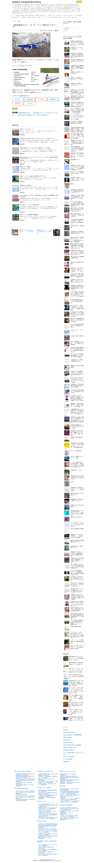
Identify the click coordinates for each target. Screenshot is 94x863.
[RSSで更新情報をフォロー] (80, 2)
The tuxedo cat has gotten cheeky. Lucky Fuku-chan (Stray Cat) (69, 818)
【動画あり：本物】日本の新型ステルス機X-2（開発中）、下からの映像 (77, 405)
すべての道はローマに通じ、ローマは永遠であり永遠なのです (77, 524)
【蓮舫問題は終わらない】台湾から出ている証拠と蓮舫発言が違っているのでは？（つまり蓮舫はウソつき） (74, 412)
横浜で (72, 183)
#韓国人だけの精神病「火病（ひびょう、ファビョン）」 (77, 79)
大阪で (72, 481)
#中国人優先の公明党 (76, 626)
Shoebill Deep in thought (66, 812)
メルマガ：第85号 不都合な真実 (45, 851)
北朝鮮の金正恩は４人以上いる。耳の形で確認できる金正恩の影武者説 (77, 609)
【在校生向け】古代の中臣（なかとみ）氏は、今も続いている (37, 138)
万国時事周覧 (66, 761)
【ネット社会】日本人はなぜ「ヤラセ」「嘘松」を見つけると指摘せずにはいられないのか (47, 805)
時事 (57, 30)
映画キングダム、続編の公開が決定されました (33, 176)
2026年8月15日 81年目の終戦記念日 (46, 797)
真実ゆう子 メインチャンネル (68, 771)
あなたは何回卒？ (78, 15)
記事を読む (22, 134)
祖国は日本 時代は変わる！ (46, 771)
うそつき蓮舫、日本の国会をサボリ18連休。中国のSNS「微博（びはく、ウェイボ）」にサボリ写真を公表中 (74, 294)
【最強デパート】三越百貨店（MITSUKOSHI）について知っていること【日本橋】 (47, 811)
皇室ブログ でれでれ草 (45, 787)
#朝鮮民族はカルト (75, 159)
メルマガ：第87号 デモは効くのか (46, 847)
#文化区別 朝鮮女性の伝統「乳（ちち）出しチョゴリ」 (77, 61)
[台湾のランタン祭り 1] (15, 133)
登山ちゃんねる (43, 821)
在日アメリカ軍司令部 (68, 756)
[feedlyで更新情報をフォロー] (78, 2)
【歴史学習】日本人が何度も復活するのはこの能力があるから (77, 477)
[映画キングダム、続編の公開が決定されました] (15, 180)
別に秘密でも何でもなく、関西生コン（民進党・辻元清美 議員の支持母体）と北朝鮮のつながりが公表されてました (74, 398)
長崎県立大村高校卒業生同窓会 (26, 2)
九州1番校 (23, 17)
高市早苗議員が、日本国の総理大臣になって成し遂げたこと (76, 664)
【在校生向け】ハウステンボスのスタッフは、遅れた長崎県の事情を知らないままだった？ (39, 158)
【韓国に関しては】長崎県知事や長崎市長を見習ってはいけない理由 (77, 386)
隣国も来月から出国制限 (65, 776)
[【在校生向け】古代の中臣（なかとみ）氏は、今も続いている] (15, 142)
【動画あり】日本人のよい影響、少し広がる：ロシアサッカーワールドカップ (77, 281)
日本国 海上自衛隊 (68, 742)
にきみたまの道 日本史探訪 (23, 771)
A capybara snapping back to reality (69, 810)
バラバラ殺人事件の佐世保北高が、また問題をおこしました (77, 326)
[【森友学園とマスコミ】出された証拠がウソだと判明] (15, 151)
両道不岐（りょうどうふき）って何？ (65, 15)
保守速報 (63, 786)
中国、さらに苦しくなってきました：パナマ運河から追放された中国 (77, 647)
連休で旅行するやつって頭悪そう (45, 837)
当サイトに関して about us (69, 17)
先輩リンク (40, 17)
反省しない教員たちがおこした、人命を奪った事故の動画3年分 (76, 676)
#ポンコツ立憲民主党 (76, 450)
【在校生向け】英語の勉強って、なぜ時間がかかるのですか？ (77, 392)
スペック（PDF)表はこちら (20, 65)
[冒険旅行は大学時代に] (15, 189)
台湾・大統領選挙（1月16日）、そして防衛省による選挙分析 (77, 343)
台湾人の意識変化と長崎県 (77, 528)
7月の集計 (18, 794)
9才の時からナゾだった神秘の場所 (29, 204)
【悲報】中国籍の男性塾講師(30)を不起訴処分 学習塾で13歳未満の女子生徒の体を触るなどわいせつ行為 (69, 792)
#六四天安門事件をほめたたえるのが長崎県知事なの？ (77, 301)
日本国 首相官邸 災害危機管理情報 (72, 734)
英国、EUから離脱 (25, 166)
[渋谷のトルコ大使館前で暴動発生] (15, 218)
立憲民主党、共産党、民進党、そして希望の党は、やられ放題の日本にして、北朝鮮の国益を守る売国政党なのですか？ (74, 420)
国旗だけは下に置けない (77, 517)
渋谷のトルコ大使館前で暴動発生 (29, 214)
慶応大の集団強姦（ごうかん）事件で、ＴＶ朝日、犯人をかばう (77, 215)
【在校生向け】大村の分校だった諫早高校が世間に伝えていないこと (77, 191)
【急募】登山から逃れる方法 (44, 835)
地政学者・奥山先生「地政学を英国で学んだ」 (46, 841)
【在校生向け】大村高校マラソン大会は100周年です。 (33, 115)
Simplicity (51, 859)
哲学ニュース (42, 801)
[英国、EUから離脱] (15, 170)
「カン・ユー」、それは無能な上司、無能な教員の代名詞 (77, 641)
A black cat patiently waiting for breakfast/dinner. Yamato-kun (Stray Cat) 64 (69, 808)
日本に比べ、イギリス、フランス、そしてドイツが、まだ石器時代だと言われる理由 (76, 670)
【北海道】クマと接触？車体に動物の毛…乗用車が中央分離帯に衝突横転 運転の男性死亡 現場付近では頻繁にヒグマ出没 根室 (47, 825)
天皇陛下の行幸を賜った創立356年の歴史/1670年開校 (27, 15)
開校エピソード (44, 15)
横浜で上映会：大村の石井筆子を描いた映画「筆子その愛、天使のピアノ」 (77, 209)
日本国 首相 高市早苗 (69, 732)
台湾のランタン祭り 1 (26, 129)
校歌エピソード (52, 15)
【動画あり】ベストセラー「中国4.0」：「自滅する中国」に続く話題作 (77, 536)
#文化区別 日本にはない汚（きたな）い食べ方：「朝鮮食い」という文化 (77, 270)
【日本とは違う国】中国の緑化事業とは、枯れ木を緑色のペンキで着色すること (77, 275)
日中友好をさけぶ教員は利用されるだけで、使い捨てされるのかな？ (77, 584)
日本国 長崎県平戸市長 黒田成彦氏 (72, 745)
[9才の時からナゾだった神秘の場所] (15, 208)
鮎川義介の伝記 (19, 777)
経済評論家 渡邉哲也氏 (69, 750)
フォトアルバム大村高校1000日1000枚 (53, 17)
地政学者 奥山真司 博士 (69, 747)
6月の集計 (18, 800)
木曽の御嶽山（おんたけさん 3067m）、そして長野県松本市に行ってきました (76, 658)
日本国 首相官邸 (67, 737)
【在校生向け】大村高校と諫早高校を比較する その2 (77, 233)
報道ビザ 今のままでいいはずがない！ (47, 778)
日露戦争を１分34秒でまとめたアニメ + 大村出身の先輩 (77, 489)
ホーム (12, 15)
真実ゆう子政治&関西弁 (67, 804)
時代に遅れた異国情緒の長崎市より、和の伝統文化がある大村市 (77, 320)
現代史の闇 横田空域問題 (21, 776)
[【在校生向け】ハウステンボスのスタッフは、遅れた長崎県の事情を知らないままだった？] (15, 161)
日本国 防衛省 (67, 739)
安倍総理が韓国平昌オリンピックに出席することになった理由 (77, 427)
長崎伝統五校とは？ (15, 17)
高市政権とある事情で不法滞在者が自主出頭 (69, 777)
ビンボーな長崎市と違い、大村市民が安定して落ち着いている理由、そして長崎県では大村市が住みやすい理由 (74, 465)
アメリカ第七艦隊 (67, 759)
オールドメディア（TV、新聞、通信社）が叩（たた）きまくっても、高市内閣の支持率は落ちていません (74, 635)
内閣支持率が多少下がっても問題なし (68, 773)
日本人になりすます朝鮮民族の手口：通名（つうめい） (77, 173)
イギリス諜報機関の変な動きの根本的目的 (25, 780)
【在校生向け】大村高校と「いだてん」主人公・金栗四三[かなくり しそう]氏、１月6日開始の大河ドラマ (74, 446)
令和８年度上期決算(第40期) (22, 799)
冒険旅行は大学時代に (26, 185)
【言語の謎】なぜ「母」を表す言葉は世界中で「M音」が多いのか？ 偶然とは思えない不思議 (47, 815)
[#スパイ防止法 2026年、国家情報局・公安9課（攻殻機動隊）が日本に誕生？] (15, 199)
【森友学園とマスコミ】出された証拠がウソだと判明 (35, 148)
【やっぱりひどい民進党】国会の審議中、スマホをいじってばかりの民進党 (77, 355)
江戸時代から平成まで (31, 17)
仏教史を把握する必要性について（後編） (25, 784)
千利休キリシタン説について (22, 778)
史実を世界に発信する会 (22, 788)
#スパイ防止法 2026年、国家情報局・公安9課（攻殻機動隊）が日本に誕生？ (39, 196)
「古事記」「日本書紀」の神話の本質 (24, 782)
